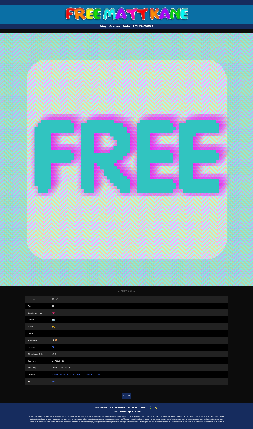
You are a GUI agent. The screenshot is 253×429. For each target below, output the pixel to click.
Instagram (132, 407)
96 (53, 381)
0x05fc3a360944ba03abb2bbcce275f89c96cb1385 (76, 374)
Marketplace (114, 26)
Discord (143, 407)
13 (53, 347)
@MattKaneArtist (117, 407)
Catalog (126, 26)
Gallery (103, 26)
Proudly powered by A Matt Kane (127, 411)
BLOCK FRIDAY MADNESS (143, 26)
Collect (126, 396)
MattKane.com (101, 407)
